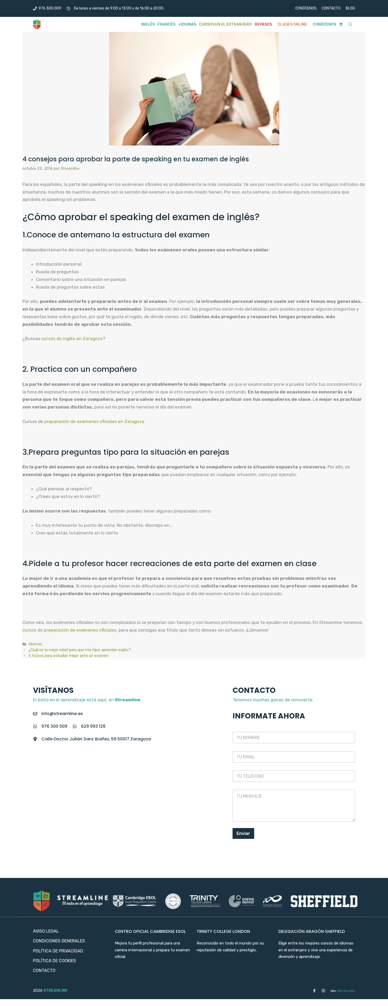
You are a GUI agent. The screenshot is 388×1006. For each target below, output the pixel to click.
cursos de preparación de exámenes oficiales (69, 630)
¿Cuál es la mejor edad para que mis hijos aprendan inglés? (80, 649)
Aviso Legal (46, 931)
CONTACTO (331, 8)
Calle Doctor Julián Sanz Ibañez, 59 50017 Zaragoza (96, 739)
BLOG (350, 8)
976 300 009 (54, 726)
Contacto (44, 970)
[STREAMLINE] (37, 24)
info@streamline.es (62, 714)
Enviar (243, 833)
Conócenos (324, 24)
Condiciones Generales (59, 940)
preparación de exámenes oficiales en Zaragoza (94, 421)
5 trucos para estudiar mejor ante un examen (68, 655)
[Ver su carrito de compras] (341, 24)
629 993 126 (93, 726)
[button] (350, 24)
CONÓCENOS (305, 8)
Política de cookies (54, 960)
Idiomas (35, 644)
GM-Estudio (342, 991)
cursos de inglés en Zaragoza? (73, 338)
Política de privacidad (58, 950)
